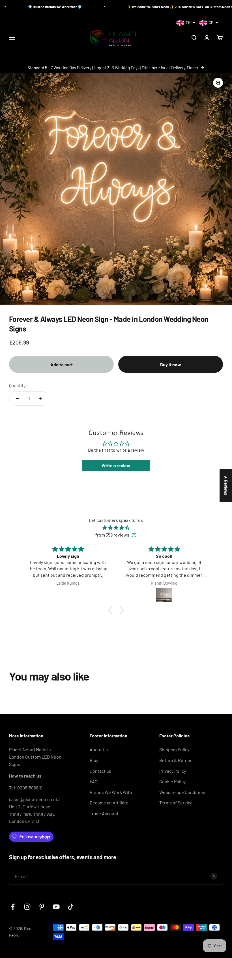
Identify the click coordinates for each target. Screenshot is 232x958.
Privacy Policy (172, 771)
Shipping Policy (174, 749)
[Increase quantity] (41, 398)
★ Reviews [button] (226, 485)
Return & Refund (176, 760)
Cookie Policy (172, 781)
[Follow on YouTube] (56, 906)
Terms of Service (176, 802)
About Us (99, 749)
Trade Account (104, 813)
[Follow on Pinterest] (42, 906)
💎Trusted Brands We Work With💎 (32, 7)
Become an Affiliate (109, 802)
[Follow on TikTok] (70, 906)
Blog (94, 760)
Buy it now (170, 364)
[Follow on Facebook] (13, 906)
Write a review (116, 465)
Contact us (100, 771)
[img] (116, 527)
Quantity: (18, 385)
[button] (112, 610)
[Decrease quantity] (17, 398)
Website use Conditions (183, 792)
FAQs (95, 781)
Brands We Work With (111, 792)
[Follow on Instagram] (27, 906)
